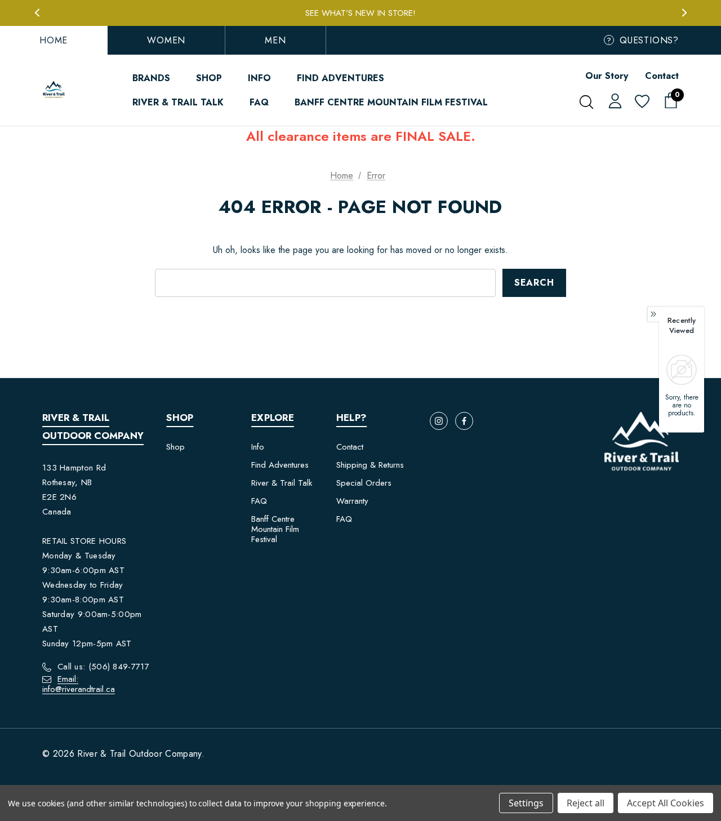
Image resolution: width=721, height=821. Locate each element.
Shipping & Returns (370, 465)
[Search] (586, 102)
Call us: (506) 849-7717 (103, 666)
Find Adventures (280, 465)
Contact (662, 75)
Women (166, 40)
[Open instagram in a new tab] (439, 421)
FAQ (259, 501)
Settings (526, 803)
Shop (175, 447)
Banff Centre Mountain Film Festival (275, 529)
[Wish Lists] (641, 102)
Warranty (352, 501)
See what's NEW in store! (360, 13)
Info (257, 447)
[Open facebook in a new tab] (464, 421)
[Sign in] (613, 100)
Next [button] (684, 13)
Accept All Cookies (665, 803)
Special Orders (363, 483)
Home (53, 40)
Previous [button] (37, 13)
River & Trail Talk (281, 483)
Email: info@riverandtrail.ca (78, 684)
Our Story (606, 75)
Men (275, 40)
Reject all (585, 803)
